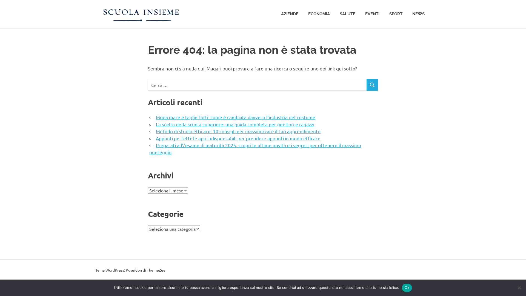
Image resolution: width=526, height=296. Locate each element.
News (418, 14)
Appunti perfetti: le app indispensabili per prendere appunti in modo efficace (238, 138)
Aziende (289, 14)
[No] (519, 288)
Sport (395, 14)
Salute (347, 14)
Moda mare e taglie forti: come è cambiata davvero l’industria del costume (235, 117)
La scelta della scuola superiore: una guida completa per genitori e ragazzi (235, 124)
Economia (319, 14)
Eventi (372, 14)
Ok (407, 287)
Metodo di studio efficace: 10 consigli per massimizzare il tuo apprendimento (238, 131)
